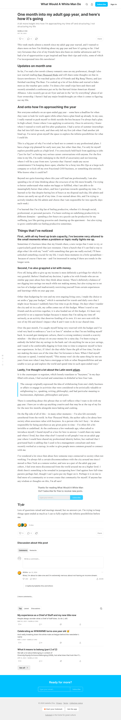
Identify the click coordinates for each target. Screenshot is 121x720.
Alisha (25, 572)
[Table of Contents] (2, 360)
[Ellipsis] (102, 572)
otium (76, 369)
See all (22, 668)
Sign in (114, 4)
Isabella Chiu (22, 31)
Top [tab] (20, 608)
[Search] (86, 4)
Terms (65, 703)
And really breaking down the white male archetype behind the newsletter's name (48, 635)
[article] (60, 620)
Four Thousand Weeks (48, 75)
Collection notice (76, 703)
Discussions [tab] (35, 608)
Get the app (72, 709)
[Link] (14, 66)
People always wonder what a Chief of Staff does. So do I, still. (42, 618)
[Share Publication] (92, 4)
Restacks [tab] (33, 550)
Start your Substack (54, 709)
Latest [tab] (26, 608)
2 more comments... (25, 596)
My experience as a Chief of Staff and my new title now (46, 615)
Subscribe (101, 4)
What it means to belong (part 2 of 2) (37, 649)
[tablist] (27, 550)
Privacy (59, 703)
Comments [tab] (23, 550)
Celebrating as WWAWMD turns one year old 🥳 (43, 631)
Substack (48, 715)
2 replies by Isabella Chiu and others (39, 586)
